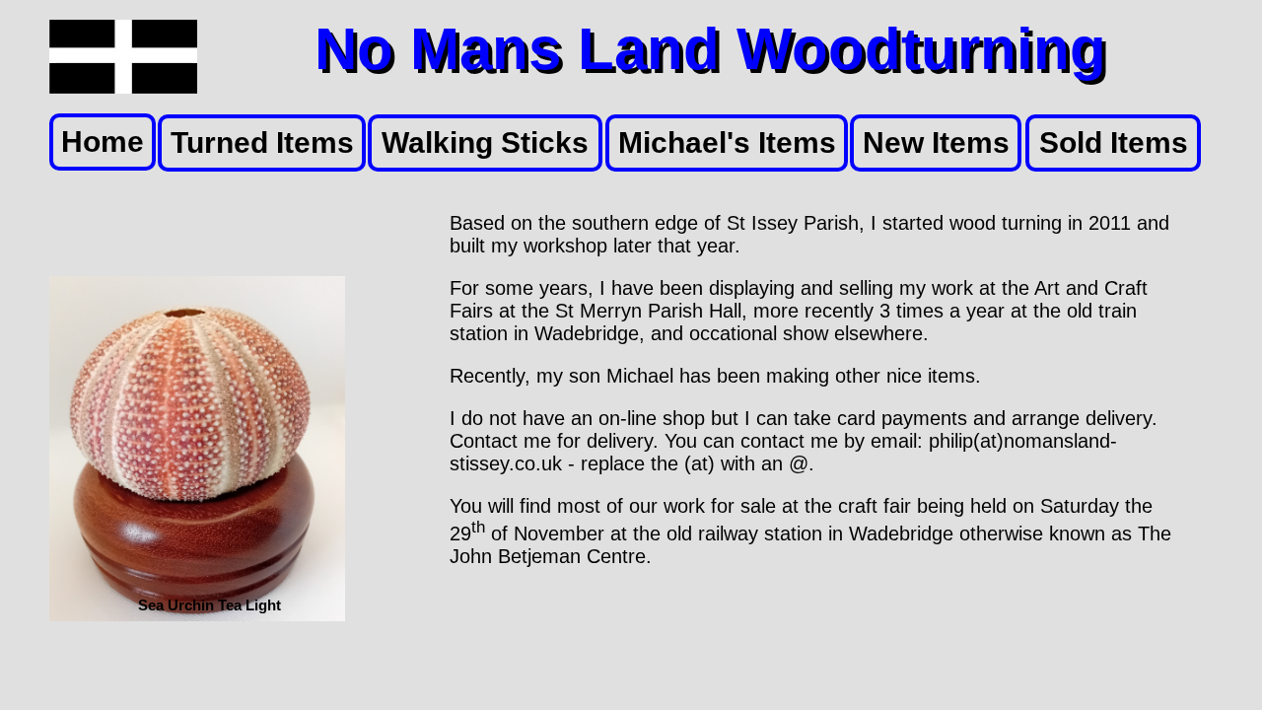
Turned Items (262, 142)
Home (102, 141)
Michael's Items (727, 142)
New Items (936, 142)
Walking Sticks (485, 142)
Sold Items (1113, 142)
